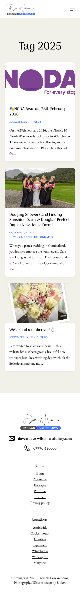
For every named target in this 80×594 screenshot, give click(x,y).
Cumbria (40, 539)
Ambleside (40, 527)
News (38, 121)
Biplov (61, 582)
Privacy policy (40, 502)
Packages (40, 485)
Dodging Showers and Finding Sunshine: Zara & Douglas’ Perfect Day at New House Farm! (39, 220)
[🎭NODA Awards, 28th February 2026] (40, 82)
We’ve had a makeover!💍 (32, 330)
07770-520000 (44, 448)
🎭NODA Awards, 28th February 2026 (37, 111)
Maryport (40, 562)
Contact (40, 497)
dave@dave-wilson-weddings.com (45, 438)
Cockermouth (40, 533)
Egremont (40, 545)
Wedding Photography (36, 237)
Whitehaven (40, 551)
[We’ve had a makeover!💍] (40, 303)
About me (40, 479)
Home (40, 473)
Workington (40, 557)
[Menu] (72, 9)
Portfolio (40, 491)
